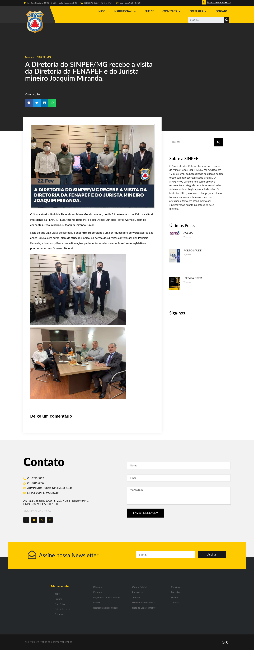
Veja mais (187, 237)
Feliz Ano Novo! (193, 278)
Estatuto (97, 592)
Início (101, 11)
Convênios (169, 11)
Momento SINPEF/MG (38, 57)
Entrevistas (137, 592)
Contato (221, 11)
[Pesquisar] (226, 20)
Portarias (196, 11)
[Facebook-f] (26, 520)
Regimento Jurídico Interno (106, 598)
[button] (218, 3)
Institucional (123, 11)
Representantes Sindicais (105, 608)
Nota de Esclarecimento (144, 608)
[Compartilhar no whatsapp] (52, 103)
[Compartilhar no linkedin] (44, 103)
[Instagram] (50, 520)
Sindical (174, 598)
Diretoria (97, 587)
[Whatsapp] (42, 520)
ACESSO (188, 233)
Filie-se (149, 11)
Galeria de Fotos (62, 609)
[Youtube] (34, 520)
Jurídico (136, 598)
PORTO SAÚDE (193, 250)
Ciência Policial (139, 587)
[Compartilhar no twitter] (37, 103)
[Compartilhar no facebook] (29, 103)
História (58, 599)
